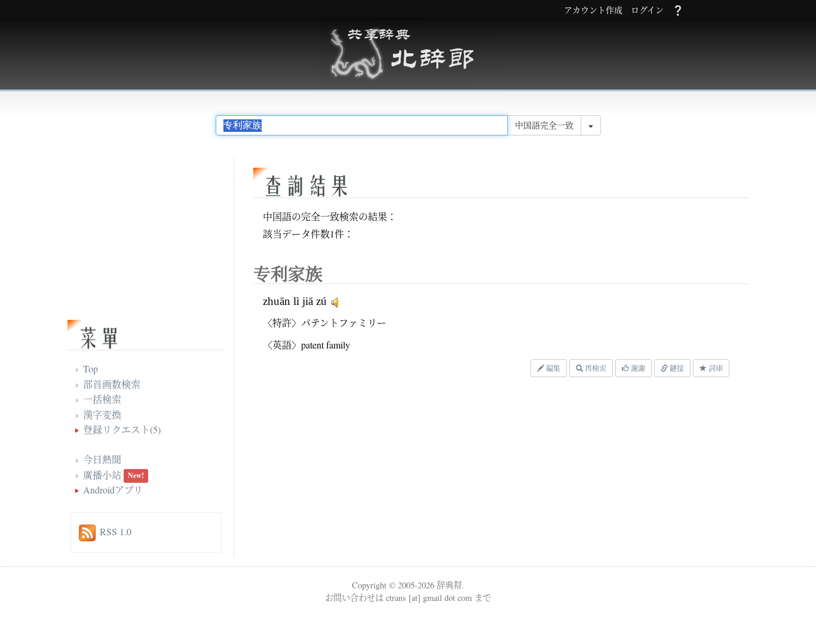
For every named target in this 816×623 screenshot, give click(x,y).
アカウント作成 (593, 10)
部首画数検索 (111, 384)
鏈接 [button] (676, 368)
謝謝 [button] (637, 368)
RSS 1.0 (115, 531)
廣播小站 (102, 474)
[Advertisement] (399, 470)
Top (90, 368)
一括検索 (102, 399)
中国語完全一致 (544, 125)
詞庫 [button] (715, 368)
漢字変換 (102, 414)
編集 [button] (552, 368)
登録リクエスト (116, 429)
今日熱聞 (102, 459)
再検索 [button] (594, 368)
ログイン (647, 10)
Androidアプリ (113, 489)
